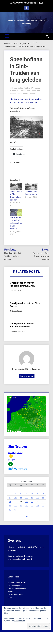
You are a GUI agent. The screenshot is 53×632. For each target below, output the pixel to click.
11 (21, 497)
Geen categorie (15, 586)
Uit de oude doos (23, 91)
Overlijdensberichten (17, 588)
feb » (27, 516)
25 (21, 506)
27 (32, 506)
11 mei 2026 (16, 291)
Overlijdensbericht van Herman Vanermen (22, 325)
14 (37, 497)
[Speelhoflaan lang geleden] (31, 186)
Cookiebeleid (19, 621)
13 (32, 497)
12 (26, 497)
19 (26, 501)
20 (32, 501)
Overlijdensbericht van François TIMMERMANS (22, 284)
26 (26, 506)
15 (43, 497)
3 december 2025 (18, 331)
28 (37, 506)
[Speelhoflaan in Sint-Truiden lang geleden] (16, 186)
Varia (10, 597)
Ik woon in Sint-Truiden (21, 88)
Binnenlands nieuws (17, 583)
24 (15, 506)
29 (43, 506)
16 (10, 501)
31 (15, 510)
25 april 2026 (16, 311)
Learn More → (26, 376)
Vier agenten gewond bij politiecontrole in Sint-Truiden (16, 223)
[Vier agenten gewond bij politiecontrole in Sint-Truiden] (16, 212)
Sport (10, 591)
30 (10, 510)
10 (15, 497)
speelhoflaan (22, 94)
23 (10, 506)
